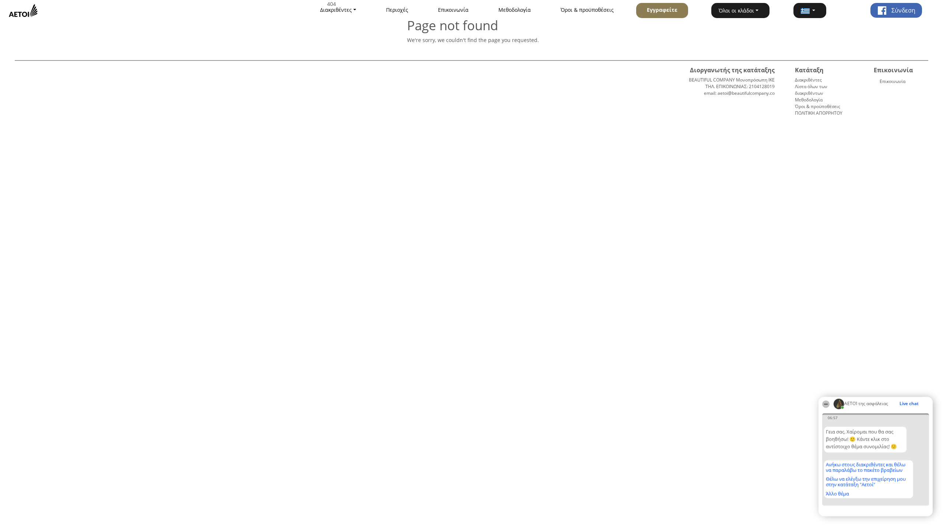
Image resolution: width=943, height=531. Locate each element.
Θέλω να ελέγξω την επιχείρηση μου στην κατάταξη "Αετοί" (866, 482)
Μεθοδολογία (514, 9)
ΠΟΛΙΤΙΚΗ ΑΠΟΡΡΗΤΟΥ (818, 113)
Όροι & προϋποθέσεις (587, 9)
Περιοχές (397, 9)
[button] (810, 10)
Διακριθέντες (808, 80)
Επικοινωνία (453, 9)
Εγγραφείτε (662, 9)
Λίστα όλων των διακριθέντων (811, 89)
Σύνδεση (902, 10)
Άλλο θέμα (837, 493)
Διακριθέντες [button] (336, 9)
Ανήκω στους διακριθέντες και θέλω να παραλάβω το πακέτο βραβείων (865, 467)
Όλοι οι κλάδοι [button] (736, 10)
